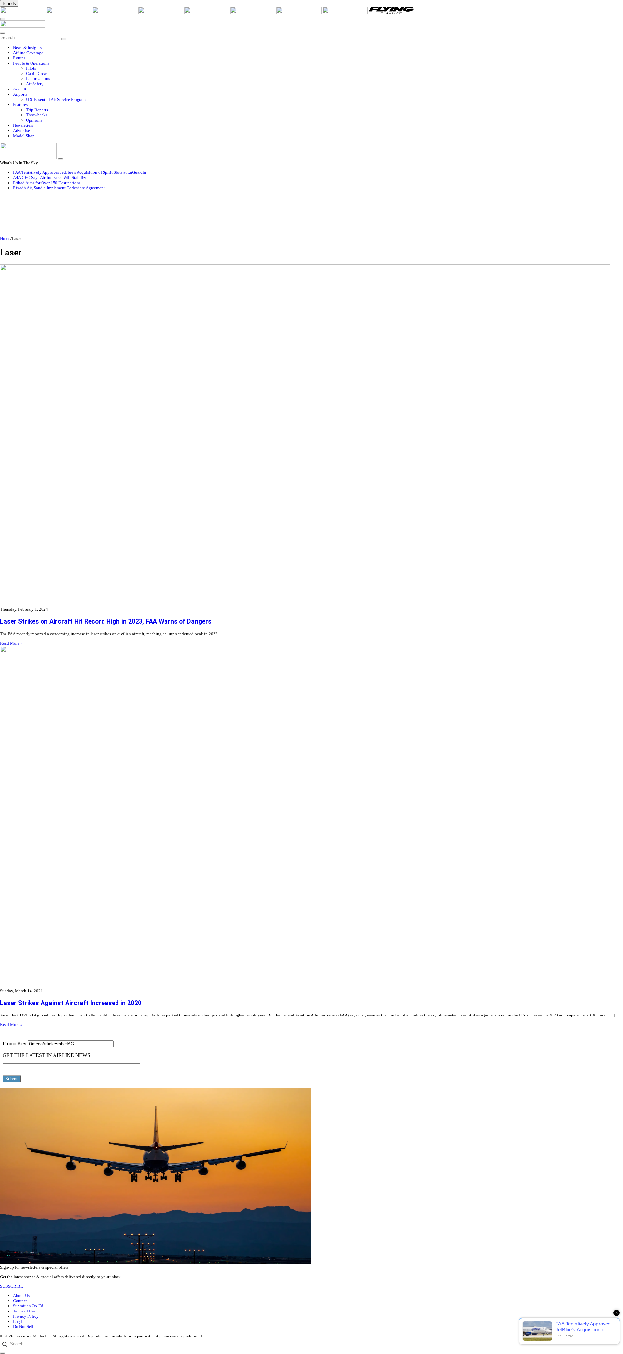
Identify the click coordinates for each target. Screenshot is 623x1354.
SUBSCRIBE (11, 1286)
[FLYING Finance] (391, 12)
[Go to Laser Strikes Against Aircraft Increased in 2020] (311, 817)
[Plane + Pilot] (299, 12)
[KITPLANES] (253, 12)
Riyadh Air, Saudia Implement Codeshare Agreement (59, 187)
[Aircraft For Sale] (161, 12)
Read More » (11, 643)
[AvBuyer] (207, 12)
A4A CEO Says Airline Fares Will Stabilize (50, 177)
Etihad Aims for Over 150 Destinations (46, 182)
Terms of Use (24, 1311)
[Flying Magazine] (69, 12)
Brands (9, 3)
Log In (19, 1321)
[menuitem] (318, 47)
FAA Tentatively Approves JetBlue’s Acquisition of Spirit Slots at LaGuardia (79, 172)
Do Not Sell (23, 1326)
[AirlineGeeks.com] (23, 12)
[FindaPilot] (346, 12)
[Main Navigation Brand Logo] (22, 26)
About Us (21, 1295)
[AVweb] (115, 12)
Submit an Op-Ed (28, 1305)
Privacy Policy (26, 1316)
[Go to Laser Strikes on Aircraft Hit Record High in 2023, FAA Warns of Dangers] (311, 435)
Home (5, 238)
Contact (20, 1300)
